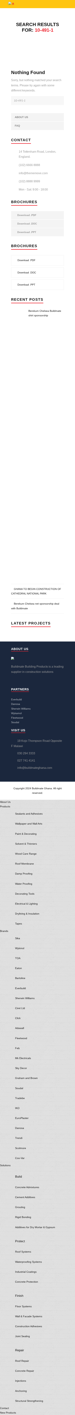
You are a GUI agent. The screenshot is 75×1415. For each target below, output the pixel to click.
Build (18, 1176)
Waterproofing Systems (28, 1261)
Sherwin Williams (21, 708)
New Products (8, 1412)
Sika (17, 938)
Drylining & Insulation (27, 913)
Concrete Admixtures (27, 1187)
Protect (20, 1241)
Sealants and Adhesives (29, 813)
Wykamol (16, 713)
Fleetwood (17, 717)
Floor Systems (23, 1306)
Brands (4, 931)
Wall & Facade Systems (28, 1316)
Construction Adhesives (28, 1326)
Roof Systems (23, 1251)
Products (5, 806)
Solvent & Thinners (26, 843)
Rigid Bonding (23, 1217)
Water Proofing (23, 883)
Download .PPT (26, 232)
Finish (19, 1295)
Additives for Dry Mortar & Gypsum (35, 1227)
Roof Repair (22, 1360)
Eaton (18, 968)
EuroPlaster (22, 1118)
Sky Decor (21, 1068)
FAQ (17, 125)
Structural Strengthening (29, 1400)
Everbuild (16, 699)
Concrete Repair (24, 1370)
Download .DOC (27, 223)
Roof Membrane (24, 863)
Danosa (15, 704)
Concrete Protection (26, 1281)
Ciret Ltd (20, 1008)
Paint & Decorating (26, 833)
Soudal (15, 722)
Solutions (5, 1165)
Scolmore (20, 1148)
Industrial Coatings (26, 1271)
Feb (17, 1048)
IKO (17, 1108)
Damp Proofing (23, 873)
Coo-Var (20, 1158)
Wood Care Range (26, 853)
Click (18, 1018)
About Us (21, 117)
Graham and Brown (26, 1078)
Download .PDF (26, 215)
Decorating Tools (24, 893)
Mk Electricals (23, 1058)
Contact (4, 1408)
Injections (20, 1380)
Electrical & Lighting (26, 903)
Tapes (18, 923)
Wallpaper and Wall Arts (28, 823)
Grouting (20, 1207)
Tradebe (20, 1098)
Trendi (18, 1138)
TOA (17, 958)
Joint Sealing (22, 1336)
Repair (19, 1350)
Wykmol (19, 948)
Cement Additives (25, 1197)
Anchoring (21, 1390)
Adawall (19, 1028)
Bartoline (20, 978)
